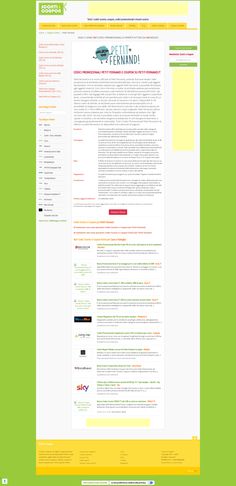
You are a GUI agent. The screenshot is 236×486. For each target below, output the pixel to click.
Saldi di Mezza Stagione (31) (49, 96)
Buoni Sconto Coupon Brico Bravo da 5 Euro (114, 365)
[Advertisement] (138, 9)
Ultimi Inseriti (84, 460)
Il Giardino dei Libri (51, 215)
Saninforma (48, 173)
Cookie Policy (177, 463)
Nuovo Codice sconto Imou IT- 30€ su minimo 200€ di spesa (120, 283)
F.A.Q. (144, 25)
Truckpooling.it (49, 178)
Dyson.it (47, 146)
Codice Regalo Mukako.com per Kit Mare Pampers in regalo (119, 349)
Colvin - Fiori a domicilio (52, 135)
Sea (195, 471)
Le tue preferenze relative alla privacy (128, 482)
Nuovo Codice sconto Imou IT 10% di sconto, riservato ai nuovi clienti (124, 299)
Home (41, 33)
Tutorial (132, 25)
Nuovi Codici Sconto (69, 25)
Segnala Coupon (177, 25)
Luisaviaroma (49, 157)
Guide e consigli (158, 25)
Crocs (46, 141)
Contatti (123, 460)
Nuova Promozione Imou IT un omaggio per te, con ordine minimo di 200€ (125, 263)
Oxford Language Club (52, 167)
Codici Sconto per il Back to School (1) (49, 82)
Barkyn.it (47, 130)
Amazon (47, 125)
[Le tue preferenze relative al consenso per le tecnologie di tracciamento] (4, 481)
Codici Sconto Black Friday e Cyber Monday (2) (51, 45)
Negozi (116, 25)
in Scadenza (94, 25)
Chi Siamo (124, 455)
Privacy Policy (166, 463)
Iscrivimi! (183, 64)
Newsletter (124, 463)
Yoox (46, 183)
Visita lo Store (118, 212)
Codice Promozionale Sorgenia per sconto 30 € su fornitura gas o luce (124, 333)
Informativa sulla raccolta (95, 482)
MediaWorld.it (49, 162)
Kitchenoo (48, 199)
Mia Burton (48, 210)
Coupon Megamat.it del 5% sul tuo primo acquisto (116, 316)
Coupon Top (84, 457)
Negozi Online (53, 33)
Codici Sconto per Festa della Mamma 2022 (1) (50, 74)
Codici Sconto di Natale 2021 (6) (51, 52)
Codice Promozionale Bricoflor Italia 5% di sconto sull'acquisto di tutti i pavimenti (129, 244)
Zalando (47, 189)
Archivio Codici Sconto (88, 463)
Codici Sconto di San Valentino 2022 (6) (50, 58)
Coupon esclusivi (48, 25)
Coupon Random (86, 455)
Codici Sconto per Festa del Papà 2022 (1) (51, 66)
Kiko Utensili (48, 205)
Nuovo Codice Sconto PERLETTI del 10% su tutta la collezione (121, 401)
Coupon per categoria (87, 452)
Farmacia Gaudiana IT (52, 194)
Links (122, 452)
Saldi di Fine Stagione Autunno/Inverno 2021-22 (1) (50, 90)
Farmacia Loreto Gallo (52, 151)
